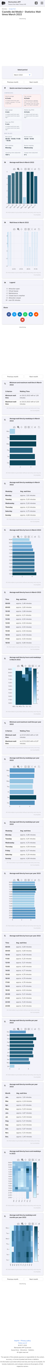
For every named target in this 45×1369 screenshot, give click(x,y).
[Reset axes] (35, 169)
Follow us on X (22, 1343)
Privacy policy (26, 1341)
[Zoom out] (28, 169)
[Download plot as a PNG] (14, 169)
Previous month (12, 82)
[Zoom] (18, 169)
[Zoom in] (25, 169)
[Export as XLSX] (39, 169)
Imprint (16, 1341)
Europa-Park (12, 9)
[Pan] (21, 169)
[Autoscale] (31, 169)
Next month (33, 82)
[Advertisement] (22, 42)
